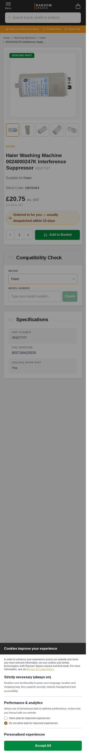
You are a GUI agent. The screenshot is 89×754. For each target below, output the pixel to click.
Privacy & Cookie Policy (40, 669)
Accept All (43, 745)
